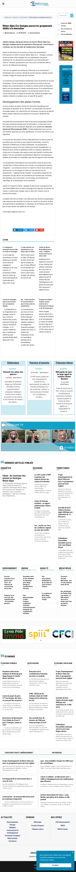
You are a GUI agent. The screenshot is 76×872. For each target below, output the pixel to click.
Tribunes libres (64, 362)
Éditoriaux (13, 362)
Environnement (23, 17)
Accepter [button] (55, 865)
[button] (14, 436)
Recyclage (12, 369)
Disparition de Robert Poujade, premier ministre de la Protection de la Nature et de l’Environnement (46, 304)
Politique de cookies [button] (47, 860)
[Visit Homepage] (39, 4)
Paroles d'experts (39, 362)
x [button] (72, 852)
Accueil (9, 17)
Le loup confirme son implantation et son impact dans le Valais (27, 249)
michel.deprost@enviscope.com (14, 212)
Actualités (15, 17)
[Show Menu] (3, 3)
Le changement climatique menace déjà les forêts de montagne (10, 249)
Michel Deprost (17, 378)
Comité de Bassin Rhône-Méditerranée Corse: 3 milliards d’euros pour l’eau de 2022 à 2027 (45, 251)
